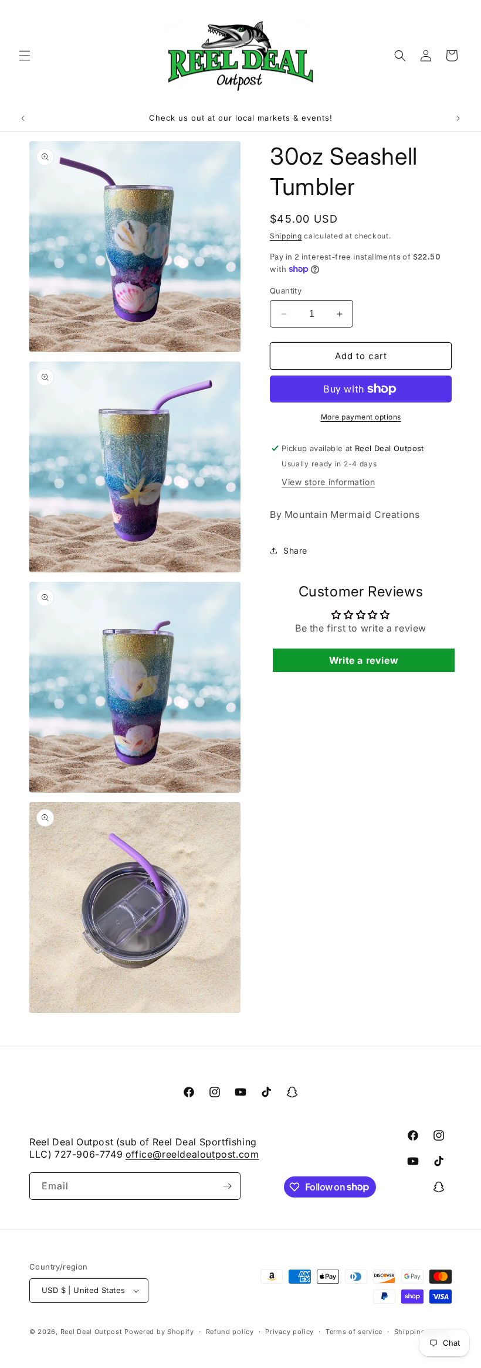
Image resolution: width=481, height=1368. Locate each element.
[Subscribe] (227, 1186)
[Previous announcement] (23, 118)
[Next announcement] (458, 118)
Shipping (286, 235)
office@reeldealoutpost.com (192, 1154)
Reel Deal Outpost (91, 1332)
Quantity (286, 290)
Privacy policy (289, 1332)
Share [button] (295, 550)
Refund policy (230, 1332)
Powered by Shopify (159, 1332)
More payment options (361, 416)
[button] (25, 56)
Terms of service (354, 1332)
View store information (328, 482)
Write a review (363, 660)
